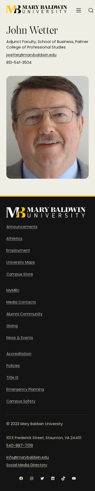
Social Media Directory (26, 465)
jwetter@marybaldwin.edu (31, 54)
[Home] (36, 9)
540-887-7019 (19, 445)
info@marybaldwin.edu (27, 457)
